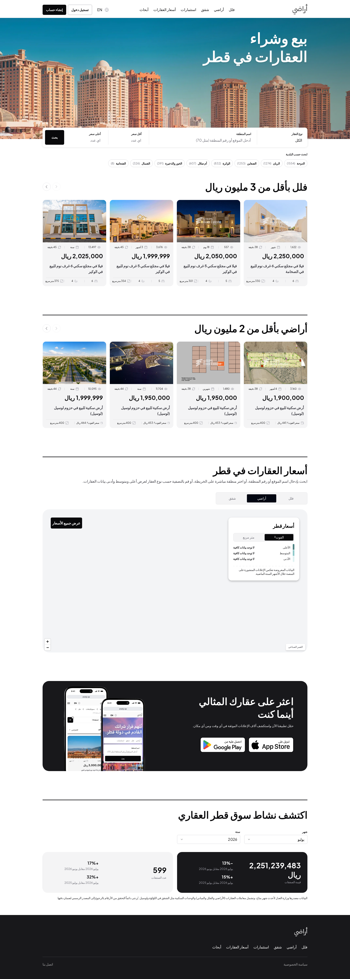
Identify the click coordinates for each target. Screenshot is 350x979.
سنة (237, 831)
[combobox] (275, 839)
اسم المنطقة (243, 134)
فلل (232, 9)
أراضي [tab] (261, 498)
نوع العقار (297, 134)
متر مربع (248, 537)
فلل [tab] (291, 498)
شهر (304, 831)
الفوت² (279, 537)
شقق (205, 9)
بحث (55, 137)
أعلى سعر (95, 134)
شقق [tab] (232, 498)
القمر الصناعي (295, 646)
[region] (175, 580)
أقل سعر (136, 134)
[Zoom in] (48, 642)
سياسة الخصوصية (295, 964)
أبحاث (144, 9)
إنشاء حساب (54, 10)
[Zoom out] (48, 647)
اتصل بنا (48, 964)
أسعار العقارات (164, 9)
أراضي (219, 9)
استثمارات (188, 9)
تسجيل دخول (80, 10)
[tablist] (261, 498)
